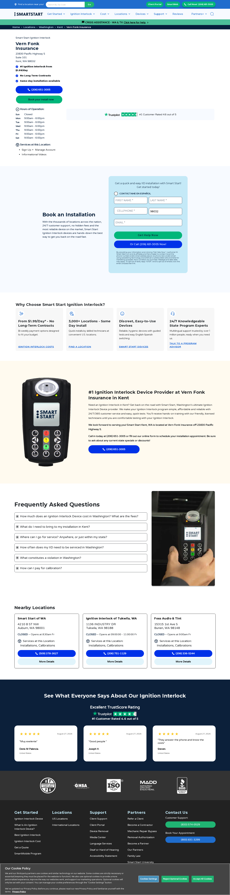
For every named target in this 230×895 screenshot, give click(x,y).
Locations (29, 27)
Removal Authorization (141, 837)
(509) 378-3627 (48, 653)
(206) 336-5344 (185, 653)
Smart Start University (141, 862)
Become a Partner (138, 843)
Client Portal (154, 4)
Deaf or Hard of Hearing (104, 849)
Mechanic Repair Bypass (142, 831)
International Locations (65, 825)
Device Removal (99, 831)
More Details (46, 661)
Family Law (134, 856)
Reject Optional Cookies (175, 879)
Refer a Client (135, 818)
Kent (60, 27)
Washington (46, 27)
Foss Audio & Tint (167, 618)
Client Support (98, 818)
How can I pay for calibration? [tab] (41, 568)
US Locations (60, 818)
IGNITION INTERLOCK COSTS (36, 346)
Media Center (98, 837)
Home (16, 27)
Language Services (101, 843)
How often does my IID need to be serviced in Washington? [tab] (62, 547)
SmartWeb (172, 4)
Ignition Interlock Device (28, 818)
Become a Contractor (140, 825)
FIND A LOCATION (80, 346)
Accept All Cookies (202, 879)
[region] (115, 879)
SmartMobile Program (27, 853)
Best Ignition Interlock (27, 835)
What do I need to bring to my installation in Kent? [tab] (55, 527)
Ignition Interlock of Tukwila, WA (111, 618)
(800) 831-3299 (190, 839)
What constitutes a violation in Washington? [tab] (50, 558)
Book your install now (41, 99)
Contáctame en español (135, 193)
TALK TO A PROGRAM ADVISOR (183, 345)
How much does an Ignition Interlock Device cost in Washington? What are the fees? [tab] (79, 516)
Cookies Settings (148, 879)
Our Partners (135, 849)
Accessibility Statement (103, 856)
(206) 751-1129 (116, 653)
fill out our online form (142, 436)
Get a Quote (21, 847)
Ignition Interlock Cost (27, 841)
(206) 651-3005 (205, 4)
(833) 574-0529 (190, 824)
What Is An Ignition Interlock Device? (25, 826)
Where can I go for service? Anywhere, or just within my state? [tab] (63, 537)
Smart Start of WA (32, 618)
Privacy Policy (19, 891)
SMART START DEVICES (133, 346)
